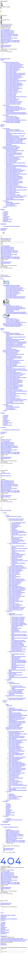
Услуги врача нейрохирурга (12, 81)
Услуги (2, 60)
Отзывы (5, 215)
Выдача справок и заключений (13, 122)
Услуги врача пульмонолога (12, 89)
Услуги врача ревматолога (12, 90)
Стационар (6, 115)
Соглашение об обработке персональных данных (12, 938)
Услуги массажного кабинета (13, 118)
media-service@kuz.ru (5, 46)
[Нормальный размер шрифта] (1, 3)
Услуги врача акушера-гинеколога (14, 65)
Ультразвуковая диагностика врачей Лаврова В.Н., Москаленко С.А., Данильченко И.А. (16, 139)
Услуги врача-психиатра (11, 100)
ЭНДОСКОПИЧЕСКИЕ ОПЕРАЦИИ (15, 199)
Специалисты (6, 216)
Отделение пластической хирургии (11, 226)
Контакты (3, 230)
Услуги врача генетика (11, 72)
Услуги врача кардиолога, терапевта (14, 171)
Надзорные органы (7, 219)
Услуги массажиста (10, 204)
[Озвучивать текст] (1, 21)
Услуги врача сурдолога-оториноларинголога (16, 187)
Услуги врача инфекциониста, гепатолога (15, 170)
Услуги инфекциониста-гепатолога (14, 101)
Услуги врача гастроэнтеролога (13, 69)
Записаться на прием (5, 58)
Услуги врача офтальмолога (12, 86)
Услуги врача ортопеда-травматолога (14, 84)
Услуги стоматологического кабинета (14, 64)
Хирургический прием (11, 145)
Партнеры (5, 214)
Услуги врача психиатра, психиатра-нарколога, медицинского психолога (14, 182)
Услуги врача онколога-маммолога (14, 83)
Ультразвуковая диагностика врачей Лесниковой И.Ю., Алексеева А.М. (14, 141)
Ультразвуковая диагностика (12, 137)
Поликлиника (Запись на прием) (11, 148)
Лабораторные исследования (12, 106)
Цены (2, 126)
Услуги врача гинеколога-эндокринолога (15, 74)
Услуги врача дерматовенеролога (13, 75)
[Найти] (2, 244)
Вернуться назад (4, 869)
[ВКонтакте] (3, 232)
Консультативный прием (11, 149)
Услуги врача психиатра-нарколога (14, 88)
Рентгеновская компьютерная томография (15, 112)
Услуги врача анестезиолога (12, 68)
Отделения (3, 224)
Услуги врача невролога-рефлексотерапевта (16, 80)
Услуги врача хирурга (11, 97)
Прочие (5, 207)
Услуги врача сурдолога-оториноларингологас (11, 93)
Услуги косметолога (10, 193)
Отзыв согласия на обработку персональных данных (13, 940)
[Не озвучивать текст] (1, 23)
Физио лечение (9, 198)
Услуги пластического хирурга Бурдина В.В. (16, 196)
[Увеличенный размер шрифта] (2, 5)
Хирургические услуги (11, 116)
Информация (4, 933)
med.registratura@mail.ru (6, 45)
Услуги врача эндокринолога (12, 99)
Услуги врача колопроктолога (13, 78)
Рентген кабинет (10, 111)
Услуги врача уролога (11, 95)
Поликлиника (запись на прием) (11, 62)
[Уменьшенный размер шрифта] (1, 2)
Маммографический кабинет (12, 110)
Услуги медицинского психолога (13, 102)
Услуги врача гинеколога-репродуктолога (15, 73)
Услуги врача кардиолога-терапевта (14, 77)
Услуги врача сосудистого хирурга (14, 91)
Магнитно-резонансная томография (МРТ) (16, 108)
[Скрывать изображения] (1, 18)
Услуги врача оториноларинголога (14, 85)
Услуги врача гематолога (11, 70)
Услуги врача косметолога (12, 79)
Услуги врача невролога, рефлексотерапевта (16, 173)
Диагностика (6, 105)
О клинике (5, 211)
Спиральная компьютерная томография (15, 135)
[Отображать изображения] (1, 16)
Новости (3, 124)
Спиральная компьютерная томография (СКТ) (16, 113)
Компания (3, 920)
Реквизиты (5, 217)
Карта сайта (3, 943)
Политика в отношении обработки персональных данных (14, 939)
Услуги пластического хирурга (13, 63)
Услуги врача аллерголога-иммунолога (15, 67)
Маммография (9, 202)
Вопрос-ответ (4, 936)
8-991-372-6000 (6, 29)
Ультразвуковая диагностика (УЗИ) (14, 107)
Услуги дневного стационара (12, 117)
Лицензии (5, 212)
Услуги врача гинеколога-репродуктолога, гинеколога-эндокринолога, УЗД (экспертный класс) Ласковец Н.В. (16, 166)
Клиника (3, 209)
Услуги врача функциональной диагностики (16, 96)
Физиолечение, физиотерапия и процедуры (16, 119)
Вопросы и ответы (7, 221)
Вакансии (5, 220)
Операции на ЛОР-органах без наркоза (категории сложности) (15, 151)
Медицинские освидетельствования (11, 121)
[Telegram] (3, 233)
